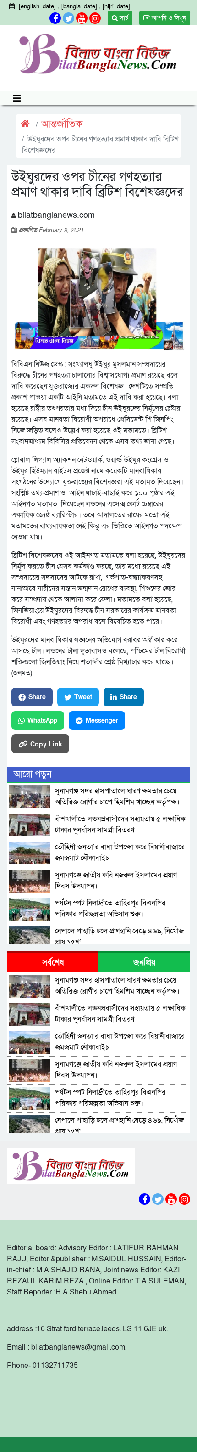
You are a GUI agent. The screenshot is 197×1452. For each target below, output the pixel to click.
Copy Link (46, 743)
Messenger (102, 720)
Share (37, 697)
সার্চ (123, 18)
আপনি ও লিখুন (168, 18)
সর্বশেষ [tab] (53, 962)
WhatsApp (42, 720)
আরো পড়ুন (32, 774)
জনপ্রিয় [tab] (144, 962)
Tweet (83, 697)
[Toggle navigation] (17, 98)
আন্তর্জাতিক (61, 124)
